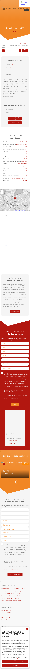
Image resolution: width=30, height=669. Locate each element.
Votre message (7, 368)
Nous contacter (5, 620)
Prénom (5, 343)
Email (4, 351)
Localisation (5, 528)
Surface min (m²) (7, 536)
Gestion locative (5, 617)
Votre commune (7, 360)
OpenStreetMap (22, 210)
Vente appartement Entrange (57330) (11, 600)
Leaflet (16, 210)
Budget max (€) (7, 532)
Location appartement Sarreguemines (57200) (13, 588)
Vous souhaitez (5, 363)
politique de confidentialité (11, 398)
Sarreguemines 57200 (20, 43)
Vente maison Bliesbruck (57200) (10, 598)
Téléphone (5, 355)
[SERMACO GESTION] (24, 3)
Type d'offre (5, 520)
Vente (3, 43)
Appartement (9, 43)
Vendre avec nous (6, 612)
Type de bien (5, 524)
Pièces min (5, 540)
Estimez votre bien (6, 610)
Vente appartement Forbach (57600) (11, 593)
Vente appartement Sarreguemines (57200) (12, 591)
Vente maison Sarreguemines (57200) (11, 595)
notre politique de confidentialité (14, 658)
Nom (4, 347)
